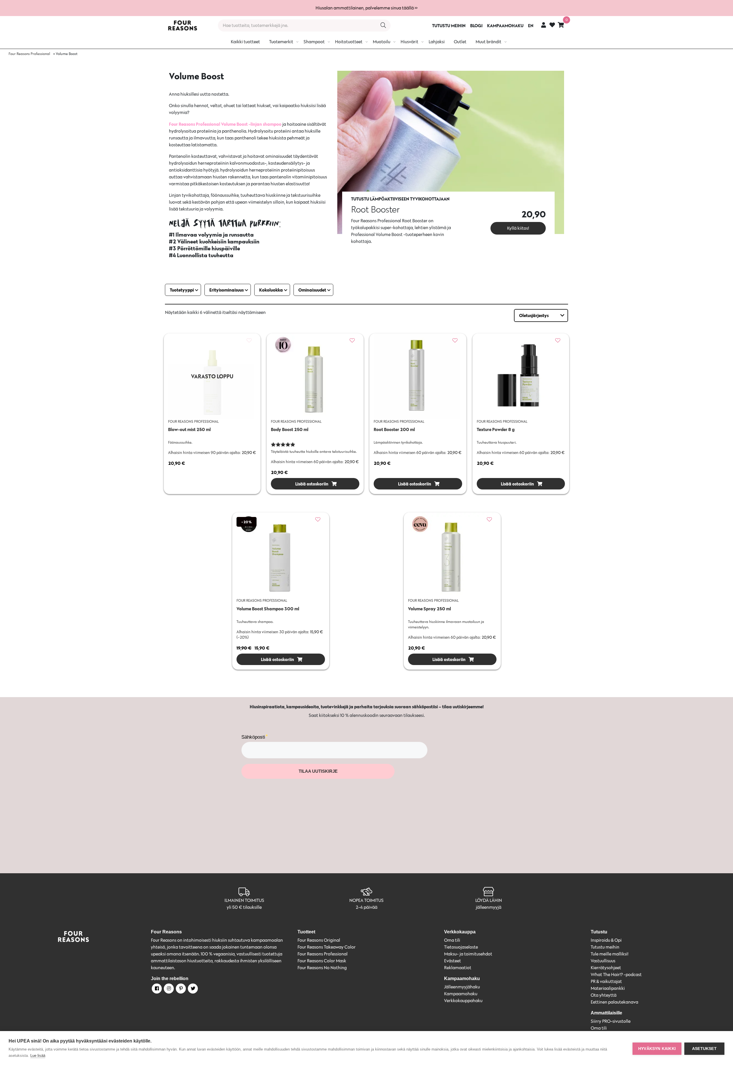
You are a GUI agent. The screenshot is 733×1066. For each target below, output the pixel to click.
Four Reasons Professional (29, 54)
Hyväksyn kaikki (657, 1049)
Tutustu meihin (605, 947)
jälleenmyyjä (488, 907)
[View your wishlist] (552, 25)
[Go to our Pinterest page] (180, 990)
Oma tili (452, 940)
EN (530, 25)
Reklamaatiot (457, 967)
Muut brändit (488, 41)
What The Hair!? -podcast (616, 974)
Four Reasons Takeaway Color (326, 947)
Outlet (460, 41)
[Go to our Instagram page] (168, 990)
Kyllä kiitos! (518, 228)
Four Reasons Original (318, 940)
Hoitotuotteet (348, 41)
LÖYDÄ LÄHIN (488, 900)
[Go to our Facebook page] (156, 990)
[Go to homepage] (182, 25)
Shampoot (314, 41)
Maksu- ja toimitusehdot (468, 954)
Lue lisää (37, 1055)
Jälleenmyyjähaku (462, 987)
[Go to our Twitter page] (192, 990)
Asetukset (704, 1049)
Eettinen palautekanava (614, 1002)
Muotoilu (381, 41)
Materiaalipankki (608, 988)
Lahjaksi (437, 41)
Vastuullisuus (603, 960)
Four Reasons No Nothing (322, 967)
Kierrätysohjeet (606, 967)
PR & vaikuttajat (606, 981)
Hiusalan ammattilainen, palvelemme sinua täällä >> (366, 8)
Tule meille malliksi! (609, 954)
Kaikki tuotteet (245, 41)
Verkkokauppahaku (463, 1000)
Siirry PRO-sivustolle (610, 1021)
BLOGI (476, 25)
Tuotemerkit (281, 41)
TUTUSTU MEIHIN (449, 25)
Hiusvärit (409, 41)
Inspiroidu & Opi (606, 940)
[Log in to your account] (543, 24)
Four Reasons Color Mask (321, 960)
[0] (561, 24)
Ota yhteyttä (603, 995)
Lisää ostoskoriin (311, 484)
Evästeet (452, 960)
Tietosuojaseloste (461, 947)
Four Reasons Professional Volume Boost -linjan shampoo (225, 124)
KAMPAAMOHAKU (505, 25)
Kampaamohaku (460, 993)
